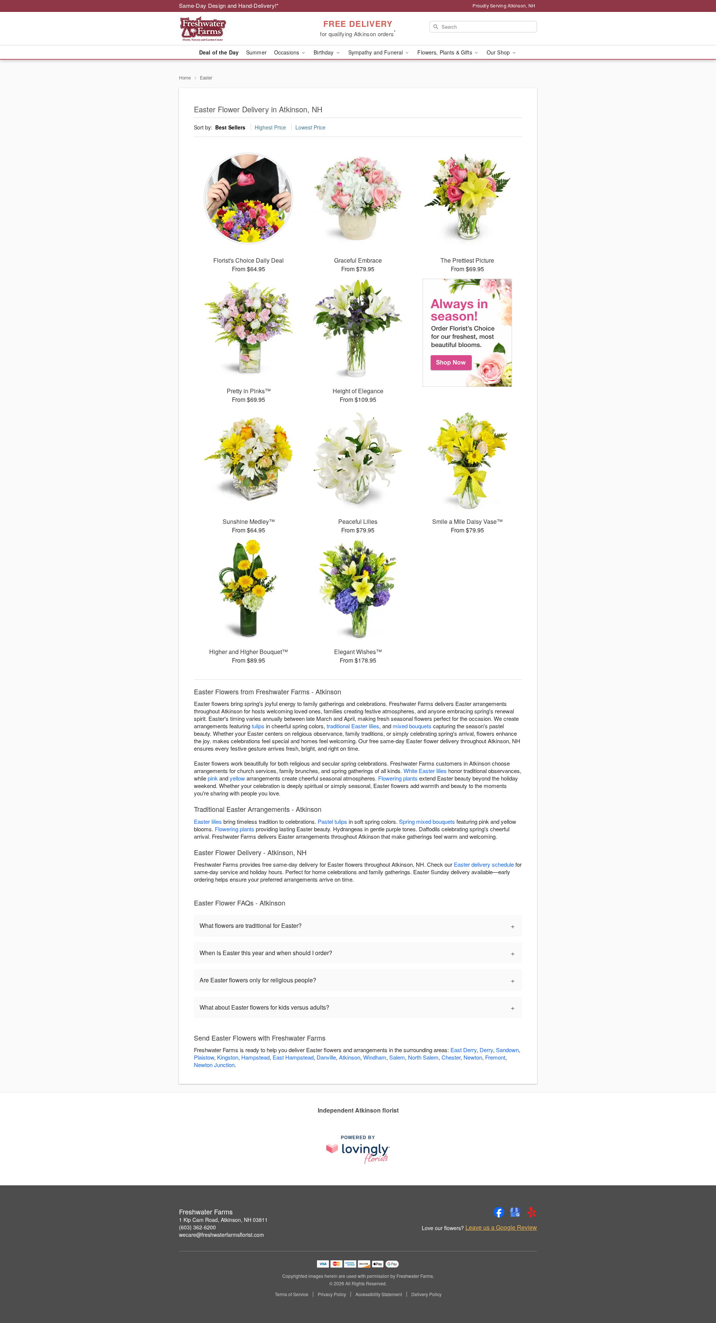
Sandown (507, 1050)
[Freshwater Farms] (232, 29)
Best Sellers (230, 127)
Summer (256, 52)
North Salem (423, 1057)
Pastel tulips (332, 821)
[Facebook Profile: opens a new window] (499, 1212)
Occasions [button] (287, 52)
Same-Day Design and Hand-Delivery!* (229, 5)
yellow (237, 778)
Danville (326, 1057)
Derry (486, 1050)
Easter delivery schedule (484, 864)
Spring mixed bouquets (427, 821)
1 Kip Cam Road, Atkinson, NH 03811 (223, 1219)
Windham (374, 1057)
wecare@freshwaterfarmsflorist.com (221, 1234)
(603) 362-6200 (197, 1227)
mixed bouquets (412, 726)
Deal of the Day (219, 52)
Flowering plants (398, 778)
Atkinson (349, 1057)
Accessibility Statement (378, 1294)
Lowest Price (310, 127)
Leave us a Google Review (501, 1227)
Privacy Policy (332, 1294)
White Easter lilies (425, 771)
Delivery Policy (426, 1294)
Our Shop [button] (499, 52)
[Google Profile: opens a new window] (515, 1212)
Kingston (227, 1057)
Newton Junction (214, 1065)
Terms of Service (291, 1294)
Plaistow (204, 1057)
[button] (696, 1291)
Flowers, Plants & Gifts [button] (445, 52)
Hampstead (255, 1057)
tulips (258, 726)
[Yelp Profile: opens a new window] (532, 1212)
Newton (473, 1057)
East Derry (463, 1050)
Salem (397, 1057)
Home (185, 77)
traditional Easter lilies (353, 726)
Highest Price (270, 127)
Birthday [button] (324, 52)
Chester (451, 1057)
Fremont (495, 1057)
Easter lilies (208, 821)
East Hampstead (293, 1057)
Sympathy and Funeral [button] (376, 52)
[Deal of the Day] (467, 333)
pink (213, 778)
